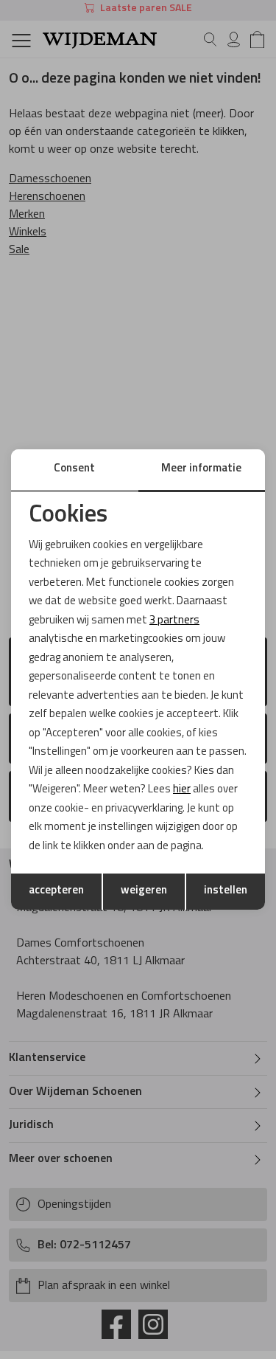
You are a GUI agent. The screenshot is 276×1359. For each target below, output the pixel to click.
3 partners (174, 620)
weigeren (144, 890)
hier (182, 789)
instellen (225, 890)
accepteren (56, 890)
